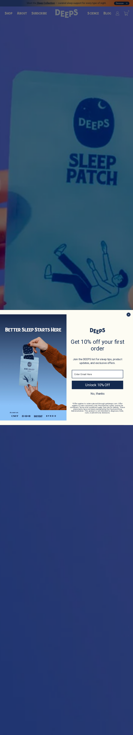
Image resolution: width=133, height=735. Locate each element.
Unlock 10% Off (97, 385)
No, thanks (98, 393)
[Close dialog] (128, 314)
